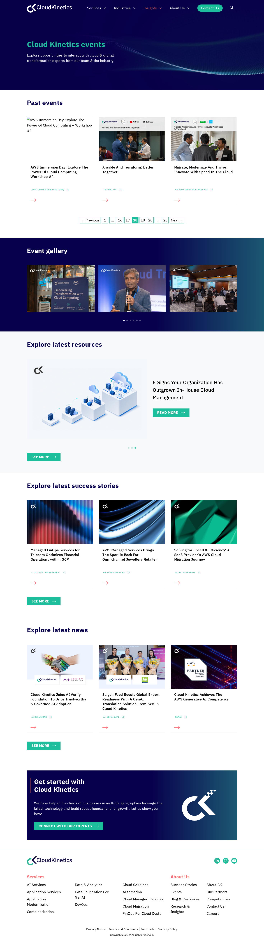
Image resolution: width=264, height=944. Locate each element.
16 (120, 220)
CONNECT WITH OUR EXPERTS (65, 826)
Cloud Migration (185, 572)
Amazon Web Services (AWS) (47, 189)
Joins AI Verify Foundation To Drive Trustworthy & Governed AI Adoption (58, 699)
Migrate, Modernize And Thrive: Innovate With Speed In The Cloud (203, 169)
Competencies (218, 899)
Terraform (110, 189)
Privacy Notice (96, 929)
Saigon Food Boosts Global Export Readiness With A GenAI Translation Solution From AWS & (131, 701)
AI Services (36, 884)
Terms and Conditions (123, 929)
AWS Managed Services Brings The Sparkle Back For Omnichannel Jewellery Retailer (129, 555)
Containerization (40, 911)
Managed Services (114, 572)
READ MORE (167, 412)
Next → (177, 220)
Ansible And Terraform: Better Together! (128, 169)
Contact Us (210, 8)
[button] (231, 8)
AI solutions (39, 717)
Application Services (44, 891)
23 (165, 220)
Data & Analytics (88, 884)
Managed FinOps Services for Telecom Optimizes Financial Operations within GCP (55, 555)
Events (176, 891)
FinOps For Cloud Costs (142, 913)
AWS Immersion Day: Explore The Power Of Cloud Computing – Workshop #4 (59, 172)
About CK (214, 884)
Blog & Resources (185, 899)
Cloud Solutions (136, 884)
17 (128, 220)
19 (143, 220)
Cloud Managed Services (143, 899)
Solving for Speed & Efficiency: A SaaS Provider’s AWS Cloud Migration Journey (202, 555)
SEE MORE (40, 456)
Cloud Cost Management (45, 572)
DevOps (81, 904)
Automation (132, 891)
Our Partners (217, 891)
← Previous (90, 220)
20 (150, 220)
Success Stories (184, 884)
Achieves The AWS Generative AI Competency (201, 697)
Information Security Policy (159, 929)
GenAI (178, 717)
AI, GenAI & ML (111, 717)
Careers (213, 913)
